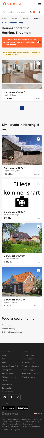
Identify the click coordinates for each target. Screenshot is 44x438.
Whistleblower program (10, 377)
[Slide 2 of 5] (20, 87)
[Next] (27, 108)
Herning (25, 18)
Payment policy (7, 373)
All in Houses (7, 325)
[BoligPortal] (12, 4)
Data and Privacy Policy (10, 366)
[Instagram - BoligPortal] (18, 397)
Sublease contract (28, 362)
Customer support (28, 370)
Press (4, 362)
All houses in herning (14, 23)
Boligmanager (7, 384)
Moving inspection (28, 359)
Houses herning (8, 328)
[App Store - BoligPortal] (23, 408)
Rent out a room (28, 355)
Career (4, 381)
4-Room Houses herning (12, 332)
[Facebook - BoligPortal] (4, 397)
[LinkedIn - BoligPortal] (11, 397)
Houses (14, 18)
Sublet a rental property (31, 366)
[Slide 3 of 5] (22, 87)
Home (4, 18)
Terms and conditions (30, 373)
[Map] (40, 12)
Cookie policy (7, 370)
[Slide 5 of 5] (24, 87)
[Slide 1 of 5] (19, 87)
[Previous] (17, 108)
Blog (3, 359)
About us (5, 355)
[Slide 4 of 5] (23, 87)
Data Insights (7, 388)
